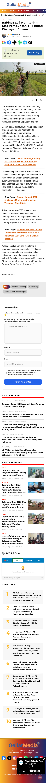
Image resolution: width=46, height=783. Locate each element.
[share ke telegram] (25, 44)
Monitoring (33, 287)
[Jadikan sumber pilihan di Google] (4, 44)
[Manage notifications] (40, 777)
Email (6, 359)
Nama (7, 347)
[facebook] (4, 760)
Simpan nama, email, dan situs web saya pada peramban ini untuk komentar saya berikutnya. (24, 372)
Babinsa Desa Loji (19, 287)
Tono (9, 34)
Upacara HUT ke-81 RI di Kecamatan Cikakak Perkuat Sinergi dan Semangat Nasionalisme (26, 724)
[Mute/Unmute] (24, 771)
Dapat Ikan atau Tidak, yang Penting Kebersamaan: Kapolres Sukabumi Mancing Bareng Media (13, 521)
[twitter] (9, 760)
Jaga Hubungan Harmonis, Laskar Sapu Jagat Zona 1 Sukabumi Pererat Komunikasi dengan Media (25, 666)
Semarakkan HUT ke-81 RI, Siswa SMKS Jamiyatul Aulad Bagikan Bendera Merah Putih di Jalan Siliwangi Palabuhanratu (26, 681)
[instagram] (15, 760)
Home (5, 11)
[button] (32, 100)
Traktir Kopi (34, 53)
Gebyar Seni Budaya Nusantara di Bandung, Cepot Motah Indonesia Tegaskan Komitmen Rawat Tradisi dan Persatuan (27, 651)
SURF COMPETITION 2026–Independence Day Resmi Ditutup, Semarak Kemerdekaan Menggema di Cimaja (26, 697)
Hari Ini (18, 560)
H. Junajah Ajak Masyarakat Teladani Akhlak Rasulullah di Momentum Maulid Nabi (26, 711)
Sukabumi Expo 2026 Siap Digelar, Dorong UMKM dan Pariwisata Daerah (14, 504)
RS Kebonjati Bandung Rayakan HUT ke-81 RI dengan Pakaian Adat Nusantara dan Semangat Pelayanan (27, 596)
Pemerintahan (25, 11)
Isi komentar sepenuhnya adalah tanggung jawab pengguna (19, 320)
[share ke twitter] (15, 44)
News (12, 11)
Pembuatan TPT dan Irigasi (15, 292)
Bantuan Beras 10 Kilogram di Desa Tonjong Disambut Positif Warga (14, 472)
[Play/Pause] (19, 771)
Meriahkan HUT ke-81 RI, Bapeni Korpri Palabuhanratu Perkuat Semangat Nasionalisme (26, 635)
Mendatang (28, 560)
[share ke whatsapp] (20, 44)
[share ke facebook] (9, 44)
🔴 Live (6, 560)
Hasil (38, 560)
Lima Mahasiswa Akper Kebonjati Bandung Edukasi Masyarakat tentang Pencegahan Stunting (26, 610)
